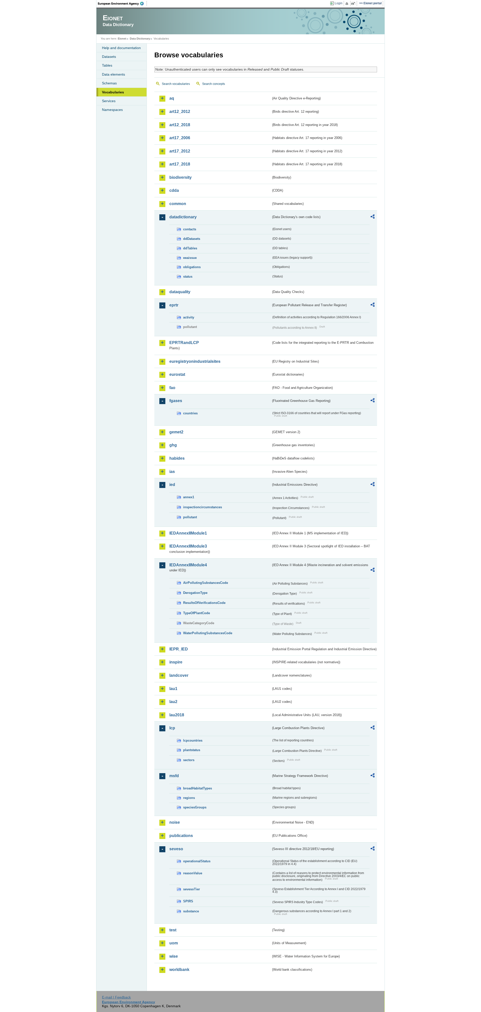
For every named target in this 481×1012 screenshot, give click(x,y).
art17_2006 (179, 138)
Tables (107, 65)
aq (171, 98)
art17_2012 (179, 151)
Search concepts (213, 83)
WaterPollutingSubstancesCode (207, 633)
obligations (192, 267)
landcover (178, 675)
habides (177, 458)
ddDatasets (191, 239)
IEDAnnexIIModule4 (188, 565)
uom (173, 943)
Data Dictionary (140, 38)
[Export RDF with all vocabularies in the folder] (373, 217)
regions (189, 798)
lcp (172, 728)
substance (191, 911)
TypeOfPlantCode (196, 613)
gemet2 (176, 432)
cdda (174, 190)
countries (190, 413)
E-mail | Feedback (116, 997)
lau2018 (176, 715)
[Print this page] (347, 3)
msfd (174, 776)
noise (174, 822)
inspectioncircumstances (202, 507)
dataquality (179, 292)
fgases (175, 401)
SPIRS (188, 901)
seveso (176, 849)
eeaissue (190, 258)
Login (338, 3)
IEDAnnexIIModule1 (188, 533)
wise (173, 956)
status (187, 276)
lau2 (173, 702)
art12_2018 (179, 125)
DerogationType (195, 593)
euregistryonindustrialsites (194, 361)
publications (181, 835)
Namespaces (112, 110)
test (172, 930)
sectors (188, 760)
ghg (173, 445)
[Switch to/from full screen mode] (354, 3)
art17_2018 (179, 164)
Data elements (113, 74)
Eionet (122, 38)
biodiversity (180, 177)
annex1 (188, 497)
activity (188, 317)
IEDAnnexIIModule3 (188, 546)
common (177, 204)
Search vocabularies (176, 83)
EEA (122, 3)
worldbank (179, 969)
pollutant (190, 517)
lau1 (173, 689)
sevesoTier (191, 889)
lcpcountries (192, 740)
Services (108, 101)
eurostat (177, 374)
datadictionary (183, 217)
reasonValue (192, 873)
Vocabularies (113, 92)
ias (172, 471)
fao (172, 388)
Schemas (109, 83)
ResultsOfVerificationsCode (204, 603)
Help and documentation (121, 48)
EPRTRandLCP (184, 343)
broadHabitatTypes (197, 788)
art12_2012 (179, 111)
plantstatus (191, 750)
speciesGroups (194, 807)
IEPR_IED (178, 649)
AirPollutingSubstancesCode (205, 583)
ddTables (190, 248)
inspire (175, 662)
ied (172, 484)
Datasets (109, 57)
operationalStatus (196, 861)
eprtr (173, 305)
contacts (189, 229)
